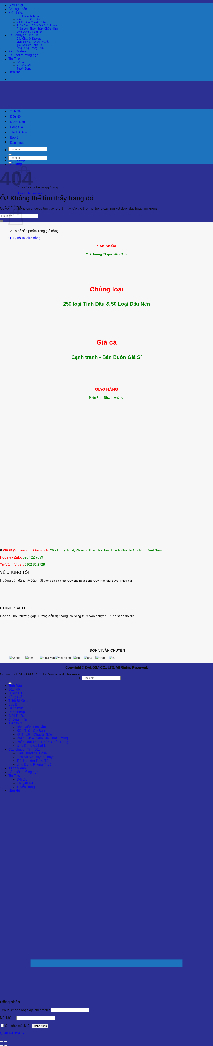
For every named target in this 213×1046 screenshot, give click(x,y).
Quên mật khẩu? (12, 1033)
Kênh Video (17, 51)
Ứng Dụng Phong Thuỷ (30, 48)
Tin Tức (14, 59)
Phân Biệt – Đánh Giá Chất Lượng (37, 25)
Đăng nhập (40, 1025)
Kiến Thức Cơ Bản (28, 19)
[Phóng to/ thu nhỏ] (5, 1041)
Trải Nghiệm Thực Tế (29, 44)
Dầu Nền (16, 116)
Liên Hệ (14, 72)
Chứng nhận (17, 9)
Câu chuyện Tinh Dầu (24, 35)
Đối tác (21, 62)
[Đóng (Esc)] (1, 1041)
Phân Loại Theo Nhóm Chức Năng (37, 28)
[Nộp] (10, 154)
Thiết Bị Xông (19, 132)
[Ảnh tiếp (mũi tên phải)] (5, 1045)
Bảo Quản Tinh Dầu (28, 16)
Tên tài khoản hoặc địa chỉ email (25, 1010)
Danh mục (17, 142)
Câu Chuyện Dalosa (29, 38)
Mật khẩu (8, 1018)
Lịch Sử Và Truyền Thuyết (33, 41)
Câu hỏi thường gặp (23, 55)
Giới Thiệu (16, 5)
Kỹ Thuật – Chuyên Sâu (31, 22)
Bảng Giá (16, 127)
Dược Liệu (17, 122)
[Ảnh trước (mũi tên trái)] (1, 1045)
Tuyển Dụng (24, 68)
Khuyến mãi (24, 65)
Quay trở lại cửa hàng (30, 193)
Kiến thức (15, 12)
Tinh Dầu (16, 111)
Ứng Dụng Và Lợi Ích (29, 31)
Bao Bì (14, 137)
